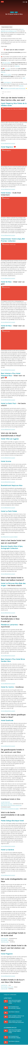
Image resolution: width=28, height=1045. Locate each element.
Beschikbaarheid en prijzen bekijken (9, 536)
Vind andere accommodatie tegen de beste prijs (14, 88)
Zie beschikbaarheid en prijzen (8, 143)
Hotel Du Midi (4, 988)
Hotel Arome (6, 461)
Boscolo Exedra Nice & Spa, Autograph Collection (12, 547)
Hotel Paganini (7, 954)
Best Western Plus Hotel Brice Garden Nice (11, 805)
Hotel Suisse (6, 193)
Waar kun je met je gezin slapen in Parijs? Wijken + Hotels (15, 1002)
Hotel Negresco (7, 82)
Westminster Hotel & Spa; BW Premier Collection (13, 240)
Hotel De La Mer (5, 941)
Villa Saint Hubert (6, 62)
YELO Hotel (7, 68)
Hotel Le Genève (7, 850)
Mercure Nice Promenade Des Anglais (10, 808)
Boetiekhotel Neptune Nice (11, 485)
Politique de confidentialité (10, 994)
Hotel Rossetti (4, 938)
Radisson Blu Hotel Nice (6, 803)
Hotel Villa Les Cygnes (10, 439)
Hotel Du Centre (7, 687)
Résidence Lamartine (9, 625)
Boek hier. (17, 66)
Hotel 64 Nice (6, 326)
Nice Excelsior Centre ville (7, 987)
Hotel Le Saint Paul (8, 403)
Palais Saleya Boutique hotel (12, 821)
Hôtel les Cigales (7, 74)
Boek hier (3, 72)
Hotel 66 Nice (6, 282)
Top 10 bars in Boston (14, 1011)
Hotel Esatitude (7, 720)
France (12, 12)
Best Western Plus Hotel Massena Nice (10, 374)
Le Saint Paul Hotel (5, 802)
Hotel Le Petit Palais (9, 511)
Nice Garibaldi (4, 940)
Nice (16, 12)
